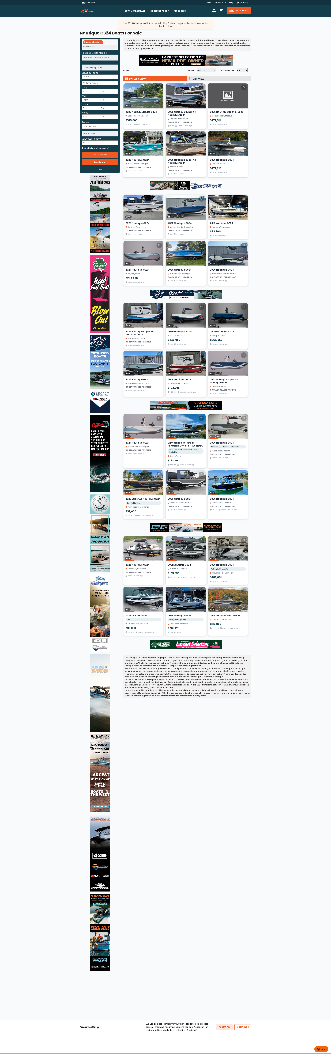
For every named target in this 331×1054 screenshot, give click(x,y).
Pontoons (90, 2)
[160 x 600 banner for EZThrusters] (100, 453)
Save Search (100, 162)
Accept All (224, 1027)
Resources (180, 11)
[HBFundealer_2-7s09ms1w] (186, 644)
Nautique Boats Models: (94, 53)
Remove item (101, 42)
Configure (243, 1027)
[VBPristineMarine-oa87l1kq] (100, 533)
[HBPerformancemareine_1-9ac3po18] (186, 405)
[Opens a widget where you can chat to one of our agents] (321, 1049)
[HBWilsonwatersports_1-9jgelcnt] (186, 185)
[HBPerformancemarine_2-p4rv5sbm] (186, 527)
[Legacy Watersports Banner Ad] (186, 294)
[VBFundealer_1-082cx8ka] (100, 293)
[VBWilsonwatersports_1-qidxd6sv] (100, 613)
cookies (158, 1023)
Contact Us (220, 2)
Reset (100, 169)
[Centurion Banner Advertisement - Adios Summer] (100, 693)
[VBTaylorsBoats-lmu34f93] (100, 772)
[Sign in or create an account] (214, 10)
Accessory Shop (160, 11)
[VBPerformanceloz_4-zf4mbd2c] (100, 932)
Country (85, 122)
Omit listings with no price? (96, 148)
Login (208, 2)
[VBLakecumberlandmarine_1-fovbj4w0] (100, 852)
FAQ (231, 2)
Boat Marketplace (135, 11)
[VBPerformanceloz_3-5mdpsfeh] (100, 214)
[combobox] (100, 44)
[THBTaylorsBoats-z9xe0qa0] (186, 60)
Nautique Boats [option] (91, 42)
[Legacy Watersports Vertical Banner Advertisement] (100, 373)
